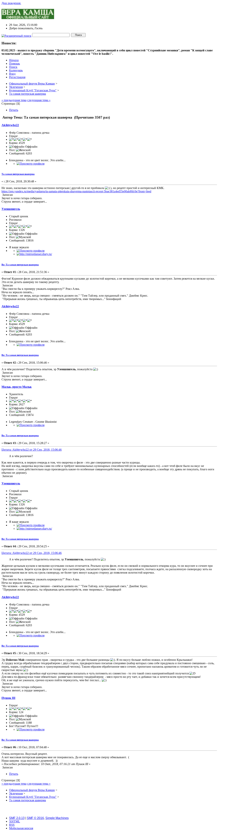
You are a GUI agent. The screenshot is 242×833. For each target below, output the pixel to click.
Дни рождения (11, 3)
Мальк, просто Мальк (17, 386)
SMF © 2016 (35, 818)
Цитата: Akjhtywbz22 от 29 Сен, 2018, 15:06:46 (32, 449)
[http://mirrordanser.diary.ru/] (34, 254)
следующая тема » (38, 100)
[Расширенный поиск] (16, 34)
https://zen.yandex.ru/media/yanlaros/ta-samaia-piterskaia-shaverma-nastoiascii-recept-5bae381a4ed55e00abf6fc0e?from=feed (76, 191)
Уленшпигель (11, 209)
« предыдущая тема (14, 100)
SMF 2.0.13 (17, 818)
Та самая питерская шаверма (18, 174)
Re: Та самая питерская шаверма (20, 264)
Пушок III (8, 698)
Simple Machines (57, 818)
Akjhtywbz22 (10, 125)
